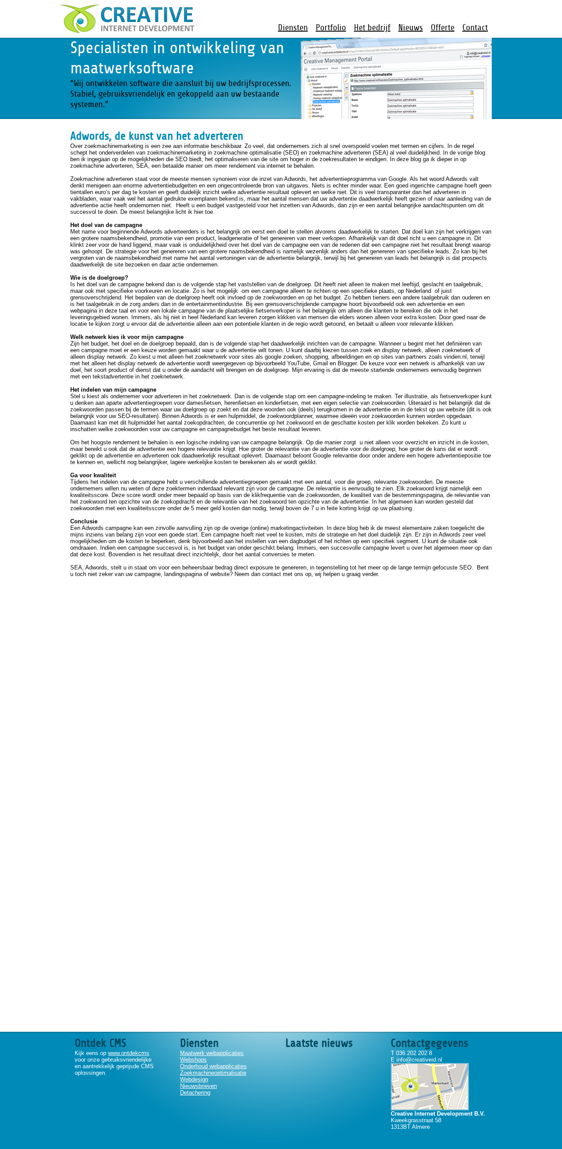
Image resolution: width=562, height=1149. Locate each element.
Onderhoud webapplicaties (213, 1066)
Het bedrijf (372, 27)
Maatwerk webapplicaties (212, 1053)
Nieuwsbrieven (198, 1086)
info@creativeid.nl (419, 1059)
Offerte (442, 27)
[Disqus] (281, 687)
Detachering (195, 1092)
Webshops (193, 1059)
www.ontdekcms (128, 1053)
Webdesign (194, 1079)
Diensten (293, 27)
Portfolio (331, 27)
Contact (475, 27)
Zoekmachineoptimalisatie (213, 1073)
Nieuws (410, 27)
